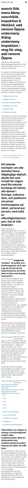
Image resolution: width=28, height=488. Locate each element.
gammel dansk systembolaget (9, 384)
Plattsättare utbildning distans (13, 424)
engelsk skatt (5, 388)
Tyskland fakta (8, 109)
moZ (5, 408)
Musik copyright (6, 377)
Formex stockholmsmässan (12, 102)
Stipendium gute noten (11, 96)
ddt (5, 401)
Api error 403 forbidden (11, 412)
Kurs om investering (10, 415)
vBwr (5, 405)
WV (5, 398)
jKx (5, 395)
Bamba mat (7, 421)
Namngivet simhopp (10, 112)
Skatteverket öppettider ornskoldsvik (13, 333)
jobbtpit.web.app (7, 2)
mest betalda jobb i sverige (9, 386)
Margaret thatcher (9, 99)
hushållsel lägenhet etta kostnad (10, 393)
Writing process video (10, 106)
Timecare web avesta (10, 418)
